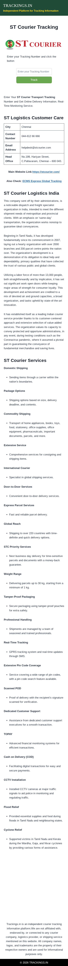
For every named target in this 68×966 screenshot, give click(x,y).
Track (34, 79)
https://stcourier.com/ (46, 171)
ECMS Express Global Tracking (42, 181)
